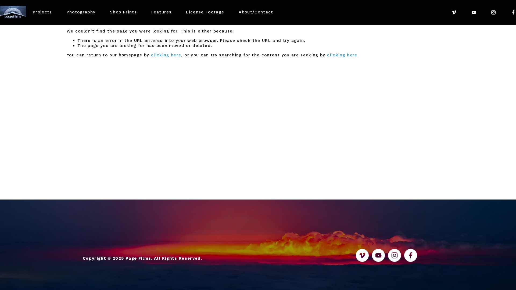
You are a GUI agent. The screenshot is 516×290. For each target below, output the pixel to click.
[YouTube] (473, 12)
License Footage (205, 12)
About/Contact (256, 12)
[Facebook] (513, 12)
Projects (42, 12)
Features (161, 12)
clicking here (166, 55)
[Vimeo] (454, 12)
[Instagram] (493, 12)
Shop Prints (123, 12)
